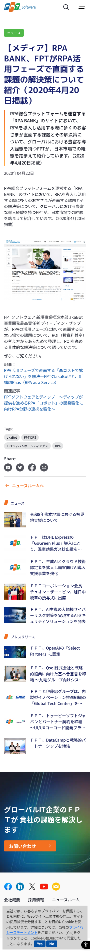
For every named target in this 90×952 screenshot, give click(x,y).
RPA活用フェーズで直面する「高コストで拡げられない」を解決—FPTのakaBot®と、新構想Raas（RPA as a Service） (43, 376)
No (51, 943)
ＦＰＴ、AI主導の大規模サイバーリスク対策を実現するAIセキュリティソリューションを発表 (58, 615)
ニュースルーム (66, 900)
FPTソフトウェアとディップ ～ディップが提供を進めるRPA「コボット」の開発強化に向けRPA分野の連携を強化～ (43, 403)
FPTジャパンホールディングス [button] (27, 446)
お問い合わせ (22, 846)
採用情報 (36, 900)
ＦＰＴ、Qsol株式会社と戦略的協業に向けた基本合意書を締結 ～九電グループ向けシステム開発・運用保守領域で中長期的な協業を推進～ (58, 674)
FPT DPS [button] (30, 437)
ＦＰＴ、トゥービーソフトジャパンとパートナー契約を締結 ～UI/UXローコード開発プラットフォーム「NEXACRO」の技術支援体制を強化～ (58, 721)
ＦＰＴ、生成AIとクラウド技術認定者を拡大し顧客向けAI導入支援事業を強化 (58, 567)
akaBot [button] (12, 437)
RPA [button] (57, 446)
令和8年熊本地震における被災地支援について (57, 517)
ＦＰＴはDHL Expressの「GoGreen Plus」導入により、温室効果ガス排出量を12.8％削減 (55, 543)
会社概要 (12, 900)
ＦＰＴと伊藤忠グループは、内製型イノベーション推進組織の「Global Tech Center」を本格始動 (58, 697)
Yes (39, 943)
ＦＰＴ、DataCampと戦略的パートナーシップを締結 (58, 743)
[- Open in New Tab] (45, 270)
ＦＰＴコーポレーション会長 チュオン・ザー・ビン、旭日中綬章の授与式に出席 (58, 592)
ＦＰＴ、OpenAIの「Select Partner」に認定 (55, 651)
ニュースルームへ (28, 486)
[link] (20, 10)
